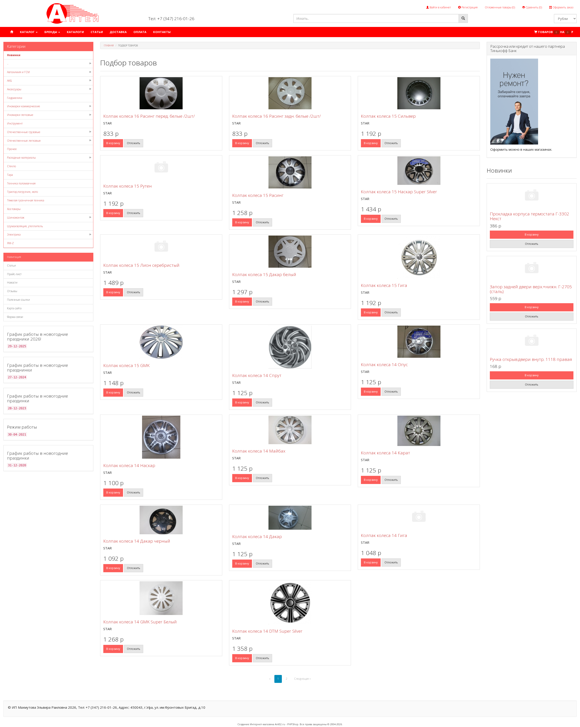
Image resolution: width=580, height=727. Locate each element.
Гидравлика (14, 98)
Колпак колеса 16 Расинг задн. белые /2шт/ (276, 116)
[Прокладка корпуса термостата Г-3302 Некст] (531, 195)
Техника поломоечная (21, 183)
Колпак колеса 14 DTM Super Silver (267, 631)
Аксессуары (14, 89)
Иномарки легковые (20, 115)
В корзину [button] (113, 143)
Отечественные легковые (24, 141)
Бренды (51, 32)
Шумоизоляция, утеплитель (25, 226)
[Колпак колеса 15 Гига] (419, 257)
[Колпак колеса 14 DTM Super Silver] (290, 602)
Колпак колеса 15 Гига (384, 285)
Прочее (12, 149)
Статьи (97, 32)
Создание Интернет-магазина (255, 724)
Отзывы (12, 291)
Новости (12, 282)
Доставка (118, 32)
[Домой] (12, 32)
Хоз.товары (14, 209)
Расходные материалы (21, 158)
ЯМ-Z (10, 243)
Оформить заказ (562, 7)
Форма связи (15, 317)
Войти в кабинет (440, 7)
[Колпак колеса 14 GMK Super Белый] (161, 598)
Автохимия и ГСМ (18, 72)
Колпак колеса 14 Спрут (256, 375)
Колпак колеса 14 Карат (385, 453)
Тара (10, 175)
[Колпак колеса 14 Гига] (419, 517)
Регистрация (469, 7)
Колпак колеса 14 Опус (384, 364)
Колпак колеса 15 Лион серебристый (141, 265)
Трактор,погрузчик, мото (22, 192)
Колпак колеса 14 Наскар (129, 465)
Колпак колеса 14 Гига (384, 535)
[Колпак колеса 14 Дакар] (290, 518)
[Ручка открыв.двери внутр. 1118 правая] (531, 341)
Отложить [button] (133, 143)
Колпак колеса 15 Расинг (257, 195)
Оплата (139, 32)
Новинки (13, 55)
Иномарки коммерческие (23, 106)
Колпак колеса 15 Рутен (127, 186)
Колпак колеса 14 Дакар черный (136, 541)
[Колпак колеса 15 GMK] (161, 342)
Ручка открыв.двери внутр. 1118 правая (531, 359)
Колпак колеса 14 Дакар (257, 536)
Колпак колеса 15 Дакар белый (264, 274)
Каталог (27, 32)
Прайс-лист (14, 274)
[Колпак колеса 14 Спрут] (290, 347)
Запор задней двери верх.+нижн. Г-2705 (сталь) (531, 289)
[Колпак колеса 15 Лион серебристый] (161, 247)
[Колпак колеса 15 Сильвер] (419, 93)
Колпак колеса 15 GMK (126, 365)
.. (7, 63)
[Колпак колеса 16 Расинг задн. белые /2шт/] (290, 93)
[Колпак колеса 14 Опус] (419, 342)
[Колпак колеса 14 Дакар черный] (161, 520)
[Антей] (72, 13)
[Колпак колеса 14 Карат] (419, 431)
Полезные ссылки (18, 300)
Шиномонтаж (15, 217)
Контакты (162, 32)
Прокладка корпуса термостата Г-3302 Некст (529, 216)
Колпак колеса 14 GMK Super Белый (140, 622)
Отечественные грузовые (23, 132)
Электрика (14, 234)
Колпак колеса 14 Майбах (258, 451)
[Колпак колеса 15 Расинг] (290, 172)
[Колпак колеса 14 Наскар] (161, 437)
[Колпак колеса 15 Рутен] (161, 167)
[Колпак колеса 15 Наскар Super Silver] (419, 170)
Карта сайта (14, 308)
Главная (109, 45)
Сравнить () (533, 7)
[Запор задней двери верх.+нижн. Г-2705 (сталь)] (531, 268)
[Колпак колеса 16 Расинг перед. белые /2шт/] (161, 93)
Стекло (11, 166)
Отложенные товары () (500, 7)
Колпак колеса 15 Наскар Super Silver (399, 192)
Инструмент (15, 123)
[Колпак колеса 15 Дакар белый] (290, 252)
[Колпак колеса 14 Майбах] (290, 430)
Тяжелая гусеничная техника (25, 200)
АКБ (9, 81)
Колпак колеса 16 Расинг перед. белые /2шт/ (149, 116)
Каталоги (75, 32)
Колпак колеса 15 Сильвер (388, 116)
